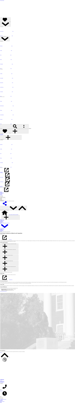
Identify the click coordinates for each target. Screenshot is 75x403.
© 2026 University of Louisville (3, 399)
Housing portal (6, 82)
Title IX (1, 402)
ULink (6, 68)
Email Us (1, 352)
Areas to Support (6, 31)
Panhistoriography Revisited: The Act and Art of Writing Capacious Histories (9, 266)
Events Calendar (1, 382)
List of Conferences (2, 381)
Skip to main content (2, 0)
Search (1, 198)
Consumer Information (2, 401)
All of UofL (4, 197)
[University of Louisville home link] (37, 378)
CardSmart (6, 73)
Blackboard (6, 144)
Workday (6, 101)
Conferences (1, 197)
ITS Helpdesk (6, 162)
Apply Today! (10, 239)
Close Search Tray (2, 200)
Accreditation (1, 400)
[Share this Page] (4, 203)
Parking (6, 59)
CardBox (6, 50)
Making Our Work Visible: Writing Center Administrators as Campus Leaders (9, 249)
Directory (6, 110)
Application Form (10, 279)
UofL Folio (6, 119)
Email (5, 153)
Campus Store (6, 91)
